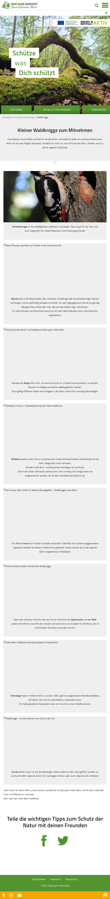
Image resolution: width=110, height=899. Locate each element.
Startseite (7, 117)
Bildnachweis (39, 879)
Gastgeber (16, 109)
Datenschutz (71, 879)
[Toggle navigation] (105, 5)
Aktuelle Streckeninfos (57, 109)
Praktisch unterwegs (24, 117)
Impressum (55, 879)
